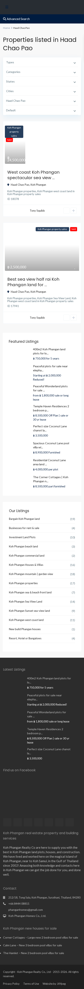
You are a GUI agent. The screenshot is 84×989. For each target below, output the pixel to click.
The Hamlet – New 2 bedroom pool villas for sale (33, 953)
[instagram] (69, 822)
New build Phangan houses (25, 629)
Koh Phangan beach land (23, 546)
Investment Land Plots (22, 537)
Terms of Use (31, 983)
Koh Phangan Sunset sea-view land (29, 610)
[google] (38, 822)
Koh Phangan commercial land (26, 555)
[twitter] (28, 822)
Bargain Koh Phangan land (24, 518)
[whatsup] (17, 822)
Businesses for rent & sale (24, 528)
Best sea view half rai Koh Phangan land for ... (33, 282)
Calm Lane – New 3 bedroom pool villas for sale (32, 945)
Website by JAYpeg (54, 983)
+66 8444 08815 (18, 903)
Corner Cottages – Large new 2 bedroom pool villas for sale (40, 937)
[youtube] (59, 822)
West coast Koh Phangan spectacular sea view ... (33, 175)
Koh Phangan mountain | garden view (31, 574)
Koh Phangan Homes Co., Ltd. (27, 916)
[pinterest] (49, 822)
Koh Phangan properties (21, 191)
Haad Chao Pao (20, 184)
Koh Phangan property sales (24, 194)
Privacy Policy (11, 983)
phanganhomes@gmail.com (25, 909)
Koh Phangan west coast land (54, 191)
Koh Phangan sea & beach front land (30, 592)
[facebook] (7, 822)
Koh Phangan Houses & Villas (26, 564)
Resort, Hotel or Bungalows (25, 638)
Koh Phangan (38, 184)
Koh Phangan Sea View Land (54, 298)
